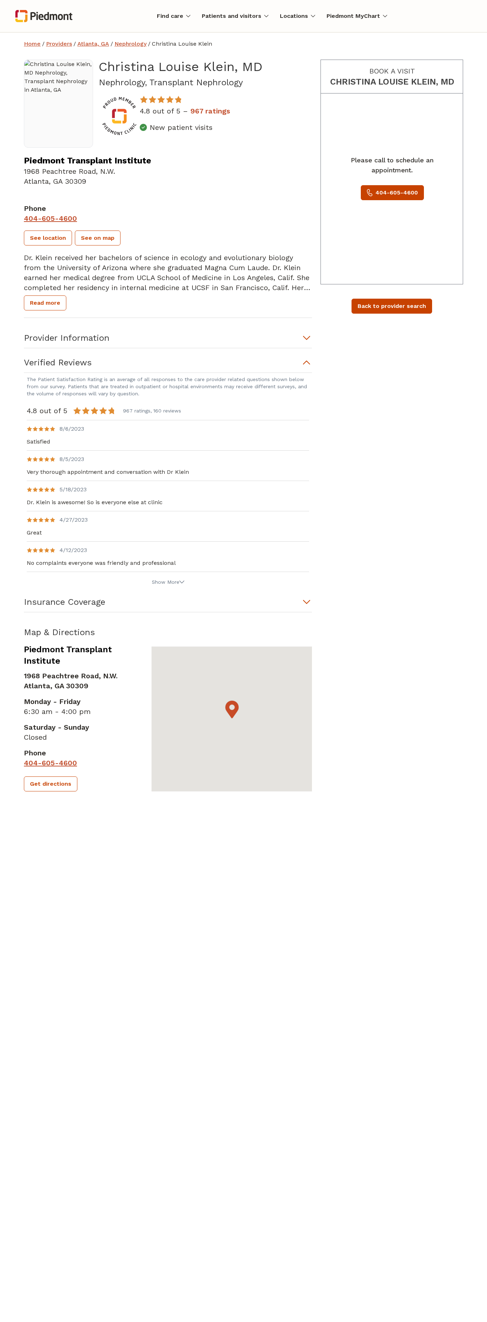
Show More (165, 582)
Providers (59, 43)
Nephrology (130, 43)
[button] (48, 238)
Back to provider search (392, 306)
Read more (45, 302)
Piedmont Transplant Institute (87, 161)
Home (32, 43)
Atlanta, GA (93, 43)
